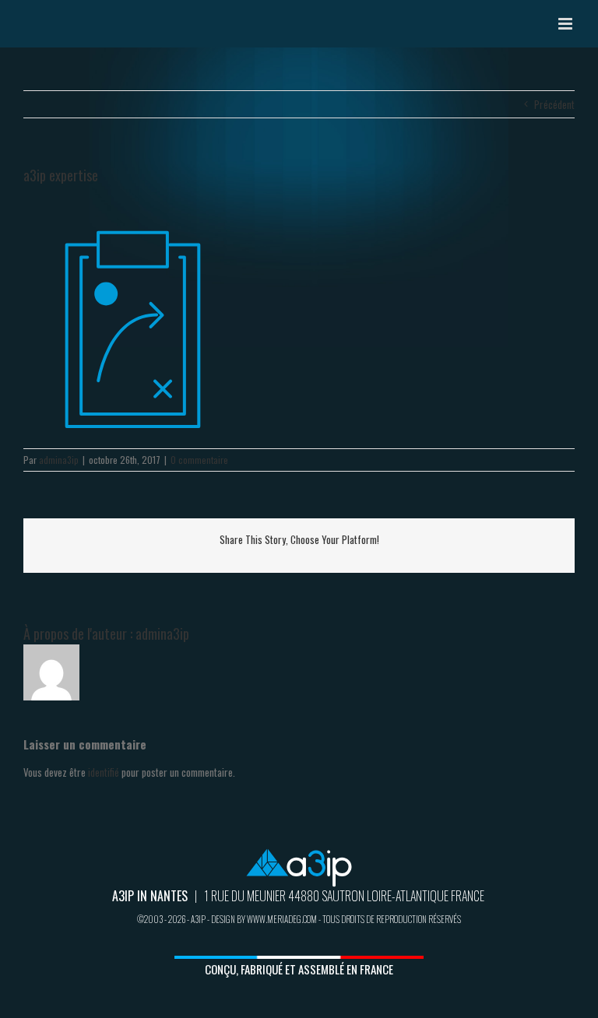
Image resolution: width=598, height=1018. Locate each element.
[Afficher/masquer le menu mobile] (566, 24)
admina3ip (59, 459)
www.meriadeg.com (282, 919)
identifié (103, 772)
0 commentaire (199, 459)
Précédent (554, 104)
